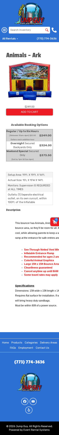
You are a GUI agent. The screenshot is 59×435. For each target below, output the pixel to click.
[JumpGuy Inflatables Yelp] (28, 410)
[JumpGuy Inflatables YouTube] (33, 401)
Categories (31, 342)
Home (5, 342)
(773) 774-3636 (47, 38)
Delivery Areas (48, 342)
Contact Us (42, 347)
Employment (25, 347)
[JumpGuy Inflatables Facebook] (24, 401)
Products (16, 342)
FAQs (13, 347)
